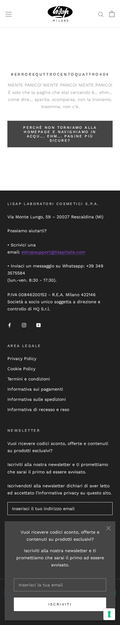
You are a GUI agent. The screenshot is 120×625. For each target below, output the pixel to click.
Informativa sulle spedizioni (36, 399)
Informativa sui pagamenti (35, 389)
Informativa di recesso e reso (38, 409)
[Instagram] (24, 324)
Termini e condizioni (28, 378)
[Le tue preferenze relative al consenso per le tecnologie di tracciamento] (109, 614)
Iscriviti (60, 604)
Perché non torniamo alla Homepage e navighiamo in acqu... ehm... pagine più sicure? (60, 134)
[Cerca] (101, 14)
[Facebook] (9, 324)
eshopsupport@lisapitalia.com (53, 252)
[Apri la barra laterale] (9, 13)
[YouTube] (38, 324)
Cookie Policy (21, 368)
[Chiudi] (108, 528)
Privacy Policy (21, 358)
